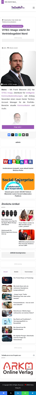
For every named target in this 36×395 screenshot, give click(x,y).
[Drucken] (27, 134)
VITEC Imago (7, 93)
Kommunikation (23, 105)
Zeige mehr (17, 127)
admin (18, 142)
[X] (12, 134)
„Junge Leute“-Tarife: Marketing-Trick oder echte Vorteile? (21, 296)
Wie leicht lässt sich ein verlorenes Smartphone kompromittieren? (20, 288)
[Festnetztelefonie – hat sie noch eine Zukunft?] (7, 305)
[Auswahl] (34, 8)
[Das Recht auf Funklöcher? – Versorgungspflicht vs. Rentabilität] (7, 321)
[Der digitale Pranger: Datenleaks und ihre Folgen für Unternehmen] (7, 338)
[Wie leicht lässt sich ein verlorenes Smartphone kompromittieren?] (7, 288)
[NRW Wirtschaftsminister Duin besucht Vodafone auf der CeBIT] (27, 235)
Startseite (7, 20)
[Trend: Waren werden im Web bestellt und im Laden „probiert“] (27, 215)
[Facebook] (9, 134)
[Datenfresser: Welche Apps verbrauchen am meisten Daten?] (7, 313)
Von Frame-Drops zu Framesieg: (23, 278)
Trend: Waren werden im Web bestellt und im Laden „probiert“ (26, 224)
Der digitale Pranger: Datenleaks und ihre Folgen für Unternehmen (23, 337)
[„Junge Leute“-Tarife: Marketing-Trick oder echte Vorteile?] (7, 296)
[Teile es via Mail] (23, 134)
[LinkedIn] (16, 134)
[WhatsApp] (19, 134)
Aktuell (5, 272)
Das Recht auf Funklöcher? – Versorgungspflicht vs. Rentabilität (22, 321)
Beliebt (16, 272)
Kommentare (29, 272)
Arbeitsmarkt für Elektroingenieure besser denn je (9, 232)
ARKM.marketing (18, 37)
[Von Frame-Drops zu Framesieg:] (7, 280)
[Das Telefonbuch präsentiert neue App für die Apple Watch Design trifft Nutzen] (9, 213)
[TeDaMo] (18, 7)
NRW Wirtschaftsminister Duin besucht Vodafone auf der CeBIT (26, 243)
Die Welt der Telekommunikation (11, 21)
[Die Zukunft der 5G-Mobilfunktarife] (7, 329)
